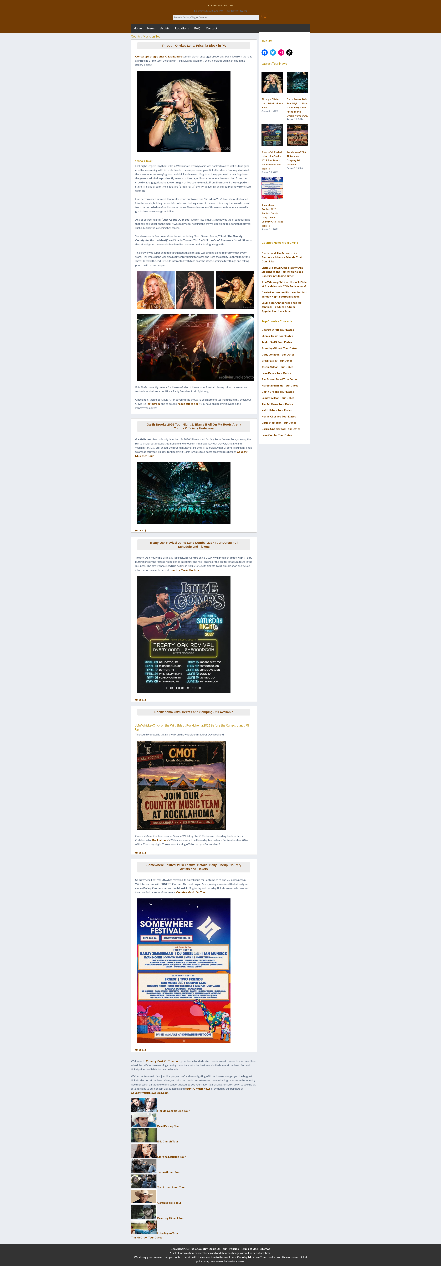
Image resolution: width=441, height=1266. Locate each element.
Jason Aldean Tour (169, 1172)
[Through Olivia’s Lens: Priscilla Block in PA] (272, 83)
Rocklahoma (160, 840)
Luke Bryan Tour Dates (276, 373)
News (151, 28)
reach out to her (188, 403)
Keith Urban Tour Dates (276, 410)
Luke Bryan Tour (167, 1233)
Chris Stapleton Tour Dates (278, 422)
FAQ (197, 28)
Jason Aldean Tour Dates (277, 366)
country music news (198, 1088)
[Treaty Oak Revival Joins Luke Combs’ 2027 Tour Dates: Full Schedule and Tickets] (272, 135)
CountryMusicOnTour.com (163, 1061)
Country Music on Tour (251, 1257)
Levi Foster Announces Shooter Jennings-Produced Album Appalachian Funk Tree (281, 306)
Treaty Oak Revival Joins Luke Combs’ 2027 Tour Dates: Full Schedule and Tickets (194, 544)
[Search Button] (264, 16)
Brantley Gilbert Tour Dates (279, 348)
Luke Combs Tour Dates (276, 435)
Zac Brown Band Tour (171, 1187)
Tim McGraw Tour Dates (146, 1237)
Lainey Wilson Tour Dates (277, 397)
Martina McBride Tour (171, 1156)
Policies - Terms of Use (243, 1248)
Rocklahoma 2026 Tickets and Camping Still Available (193, 712)
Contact (211, 28)
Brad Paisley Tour (168, 1126)
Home (138, 28)
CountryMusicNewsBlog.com (149, 1092)
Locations (182, 28)
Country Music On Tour (184, 569)
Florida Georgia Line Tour (173, 1110)
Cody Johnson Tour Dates (277, 354)
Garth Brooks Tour (169, 1202)
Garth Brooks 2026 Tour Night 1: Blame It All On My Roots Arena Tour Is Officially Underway (194, 426)
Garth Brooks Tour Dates (277, 391)
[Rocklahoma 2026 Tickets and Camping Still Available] (297, 135)
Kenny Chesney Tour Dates (278, 416)
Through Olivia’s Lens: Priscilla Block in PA (194, 45)
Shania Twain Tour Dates (277, 335)
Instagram (153, 403)
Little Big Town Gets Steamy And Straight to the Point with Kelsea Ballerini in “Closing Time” (282, 271)
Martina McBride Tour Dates (279, 385)
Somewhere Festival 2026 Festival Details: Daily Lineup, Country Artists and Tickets (193, 867)
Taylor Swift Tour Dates (276, 342)
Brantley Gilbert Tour (171, 1218)
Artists (165, 28)
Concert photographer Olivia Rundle (158, 56)
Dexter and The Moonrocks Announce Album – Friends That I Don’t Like (282, 257)
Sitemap (265, 1248)
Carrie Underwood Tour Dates (280, 428)
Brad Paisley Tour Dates (276, 360)
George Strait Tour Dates (277, 329)
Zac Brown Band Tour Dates (279, 379)
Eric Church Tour (167, 1141)
